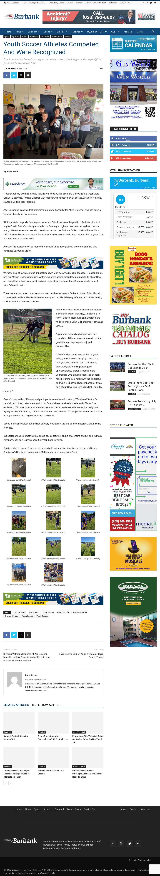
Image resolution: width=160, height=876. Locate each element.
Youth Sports (42, 616)
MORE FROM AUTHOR (46, 704)
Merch (140, 31)
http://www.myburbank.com (35, 680)
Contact (79, 3)
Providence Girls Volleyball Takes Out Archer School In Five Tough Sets (87, 739)
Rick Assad (11, 68)
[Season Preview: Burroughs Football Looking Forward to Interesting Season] (19, 757)
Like (128, 140)
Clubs (114, 31)
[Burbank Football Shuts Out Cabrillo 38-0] (19, 723)
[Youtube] (155, 3)
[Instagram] (147, 3)
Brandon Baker (19, 612)
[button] (153, 31)
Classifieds (11, 39)
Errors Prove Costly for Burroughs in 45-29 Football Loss (141, 412)
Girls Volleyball (79, 732)
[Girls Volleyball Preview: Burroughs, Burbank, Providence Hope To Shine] (87, 757)
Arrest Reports (134, 434)
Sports (47, 31)
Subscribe (149, 158)
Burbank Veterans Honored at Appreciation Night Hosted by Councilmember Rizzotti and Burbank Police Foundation (26, 657)
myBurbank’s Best (95, 31)
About (124, 809)
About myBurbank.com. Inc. (61, 3)
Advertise (145, 809)
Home (8, 31)
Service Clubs (90, 809)
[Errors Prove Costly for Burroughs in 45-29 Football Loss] (53, 723)
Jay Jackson (34, 612)
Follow (150, 145)
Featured (76, 31)
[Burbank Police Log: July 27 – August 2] (117, 430)
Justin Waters (48, 612)
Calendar (113, 3)
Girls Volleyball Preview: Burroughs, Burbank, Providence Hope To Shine (87, 773)
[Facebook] (143, 3)
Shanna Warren (11, 616)
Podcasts (128, 31)
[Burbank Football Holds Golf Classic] (53, 757)
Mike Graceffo (63, 612)
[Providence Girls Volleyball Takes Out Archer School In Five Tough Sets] (87, 723)
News (18, 31)
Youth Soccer (27, 616)
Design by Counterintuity (139, 860)
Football (7, 732)
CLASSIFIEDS (125, 3)
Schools (61, 31)
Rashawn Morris (80, 612)
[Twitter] (151, 3)
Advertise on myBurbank (95, 3)
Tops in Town (74, 809)
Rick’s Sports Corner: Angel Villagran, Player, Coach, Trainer (81, 656)
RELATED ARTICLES (16, 704)
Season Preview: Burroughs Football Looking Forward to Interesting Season (16, 773)
